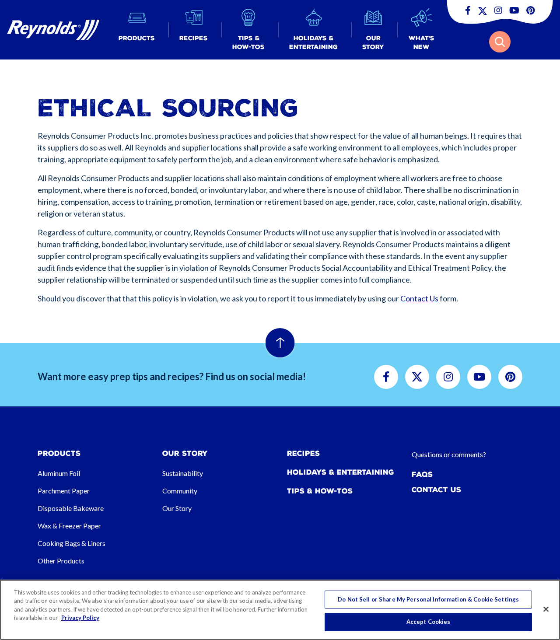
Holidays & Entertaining (340, 472)
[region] (280, 610)
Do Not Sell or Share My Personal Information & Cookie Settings (428, 599)
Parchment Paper (64, 490)
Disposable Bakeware (71, 508)
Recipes (303, 453)
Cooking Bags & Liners (71, 543)
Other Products (61, 560)
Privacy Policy (80, 617)
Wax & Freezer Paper (69, 525)
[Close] (546, 609)
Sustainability (182, 473)
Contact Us (419, 298)
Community (179, 490)
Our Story (177, 508)
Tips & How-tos (320, 491)
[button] (137, 30)
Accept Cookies (428, 621)
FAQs (422, 474)
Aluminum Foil (59, 473)
